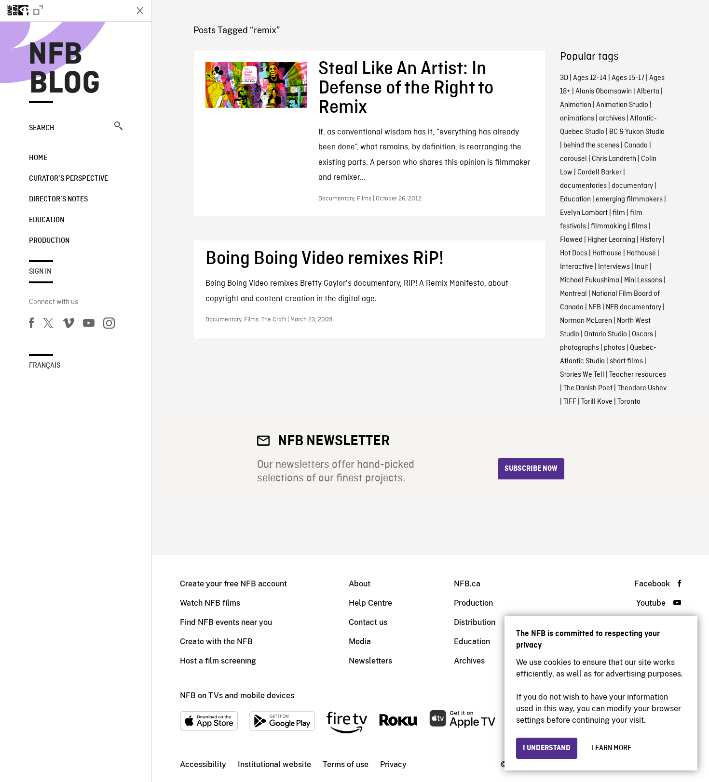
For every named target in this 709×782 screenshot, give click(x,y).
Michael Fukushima (589, 280)
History (650, 240)
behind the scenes (591, 145)
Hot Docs (573, 253)
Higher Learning (611, 240)
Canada (636, 145)
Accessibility (203, 764)
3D (564, 78)
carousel (573, 159)
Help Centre (370, 603)
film (619, 213)
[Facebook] (31, 325)
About (359, 583)
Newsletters (370, 660)
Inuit (641, 267)
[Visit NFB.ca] (63, 10)
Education (46, 220)
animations (577, 118)
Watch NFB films (210, 603)
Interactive (576, 267)
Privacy (393, 764)
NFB (594, 307)
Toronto (629, 402)
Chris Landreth (614, 159)
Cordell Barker (599, 172)
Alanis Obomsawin (603, 91)
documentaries (583, 186)
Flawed (571, 240)
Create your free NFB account (233, 583)
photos (614, 348)
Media (360, 641)
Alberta (648, 91)
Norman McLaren (586, 321)
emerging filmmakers (629, 199)
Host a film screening (218, 660)
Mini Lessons (643, 280)
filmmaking (609, 226)
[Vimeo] (68, 325)
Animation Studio (622, 105)
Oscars (642, 334)
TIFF (569, 402)
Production (49, 241)
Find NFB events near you (226, 622)
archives (612, 118)
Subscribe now (531, 469)
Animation (575, 105)
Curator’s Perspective (68, 179)
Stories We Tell (582, 375)
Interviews (614, 267)
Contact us (368, 622)
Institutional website (274, 764)
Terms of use (345, 764)
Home (38, 158)
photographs (579, 348)
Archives (469, 660)
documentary (632, 186)
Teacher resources (637, 375)
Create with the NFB (216, 641)
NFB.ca (467, 583)
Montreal (573, 294)
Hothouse (607, 253)
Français (44, 366)
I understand (547, 748)
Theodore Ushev (642, 388)
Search (42, 128)
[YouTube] (89, 325)
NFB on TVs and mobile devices (237, 695)
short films (626, 361)
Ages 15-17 (628, 78)
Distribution (474, 622)
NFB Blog (64, 69)
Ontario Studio (605, 334)
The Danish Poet (588, 388)
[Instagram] (109, 325)
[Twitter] (48, 325)
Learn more (611, 748)
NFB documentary (633, 307)
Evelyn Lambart (584, 213)
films (639, 226)
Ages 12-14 (590, 78)
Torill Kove (597, 402)
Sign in (40, 272)
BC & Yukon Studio (637, 132)
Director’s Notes (58, 199)
